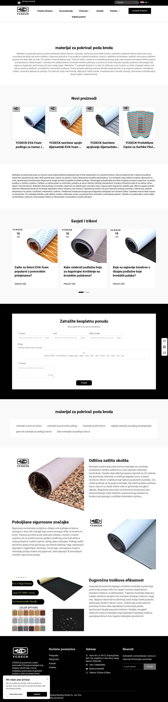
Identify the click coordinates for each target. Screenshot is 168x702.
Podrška (113, 11)
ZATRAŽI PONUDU (139, 11)
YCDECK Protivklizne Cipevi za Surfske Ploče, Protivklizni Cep (139, 145)
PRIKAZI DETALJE (29, 123)
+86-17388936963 (97, 665)
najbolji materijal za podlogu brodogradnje (131, 425)
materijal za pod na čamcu (29, 425)
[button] (81, 292)
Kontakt (100, 11)
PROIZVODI (54, 659)
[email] (164, 353)
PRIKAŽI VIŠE (20, 284)
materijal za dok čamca (94, 425)
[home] (23, 11)
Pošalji (84, 383)
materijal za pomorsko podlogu (62, 425)
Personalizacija (66, 11)
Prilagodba (53, 655)
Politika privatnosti (55, 698)
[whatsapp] (164, 347)
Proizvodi (83, 11)
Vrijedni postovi (78, 17)
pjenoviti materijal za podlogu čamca (34, 431)
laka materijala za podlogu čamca (73, 431)
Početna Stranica (45, 11)
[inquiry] (164, 341)
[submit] (136, 2)
